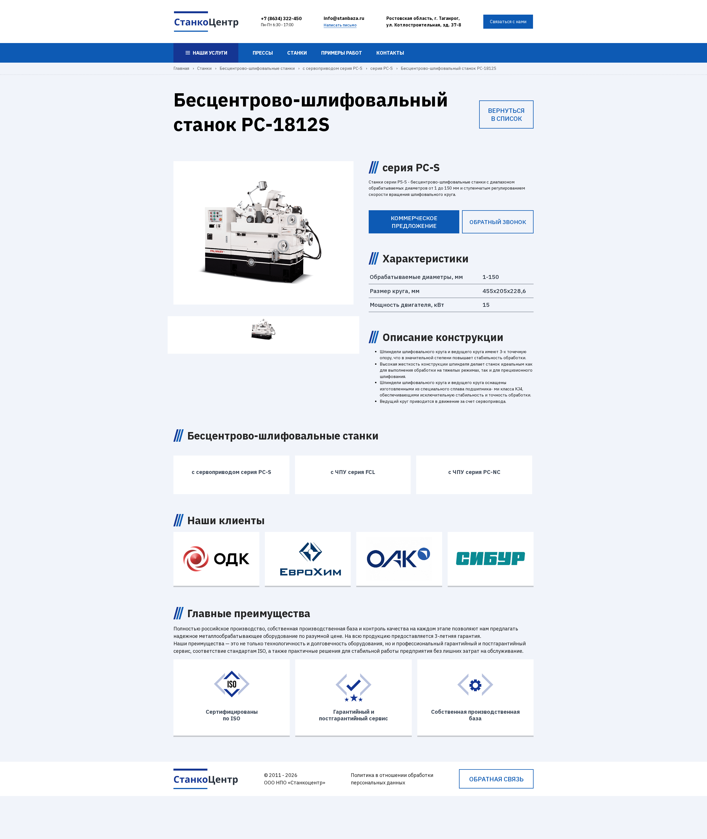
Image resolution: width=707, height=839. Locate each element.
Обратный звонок (497, 222)
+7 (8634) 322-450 (281, 18)
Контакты (390, 53)
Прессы (263, 53)
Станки (297, 53)
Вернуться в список (506, 114)
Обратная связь (496, 779)
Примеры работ (341, 53)
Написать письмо (340, 25)
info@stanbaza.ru (344, 18)
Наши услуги (210, 53)
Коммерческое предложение (414, 222)
